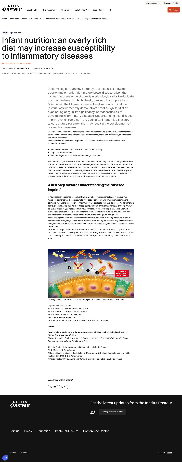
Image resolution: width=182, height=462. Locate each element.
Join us (14, 431)
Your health (32, 10)
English (176, 3)
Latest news (27, 18)
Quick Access (151, 3)
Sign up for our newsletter (112, 412)
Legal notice (24, 453)
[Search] (110, 10)
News (36, 18)
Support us (97, 10)
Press (28, 431)
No (65, 387)
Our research (49, 10)
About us (65, 10)
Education (43, 431)
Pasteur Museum (66, 431)
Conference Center (96, 431)
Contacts (13, 453)
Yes (54, 387)
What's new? (81, 10)
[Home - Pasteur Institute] (12, 8)
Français (167, 3)
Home (4, 18)
